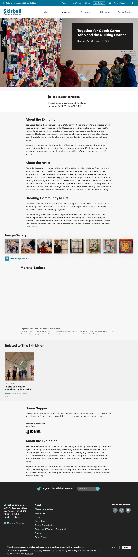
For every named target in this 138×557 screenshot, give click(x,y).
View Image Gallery (19, 258)
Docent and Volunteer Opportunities (52, 529)
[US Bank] (33, 431)
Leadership (40, 513)
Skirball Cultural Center (12, 12)
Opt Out (114, 547)
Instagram (121, 510)
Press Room (40, 521)
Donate (65, 3)
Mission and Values (44, 509)
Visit (46, 12)
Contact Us (40, 533)
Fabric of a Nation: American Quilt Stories (18, 388)
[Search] (132, 3)
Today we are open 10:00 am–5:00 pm (21, 3)
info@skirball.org (12, 517)
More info (29, 554)
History (38, 517)
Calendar (110, 3)
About (38, 505)
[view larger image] (12, 246)
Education (105, 12)
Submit (98, 489)
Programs (85, 12)
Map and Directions (16, 523)
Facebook (115, 510)
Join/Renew (77, 3)
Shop (87, 3)
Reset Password (42, 537)
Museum (66, 12)
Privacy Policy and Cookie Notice (50, 550)
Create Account (120, 3)
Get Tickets (99, 3)
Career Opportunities (45, 525)
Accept (126, 547)
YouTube (128, 510)
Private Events (125, 12)
